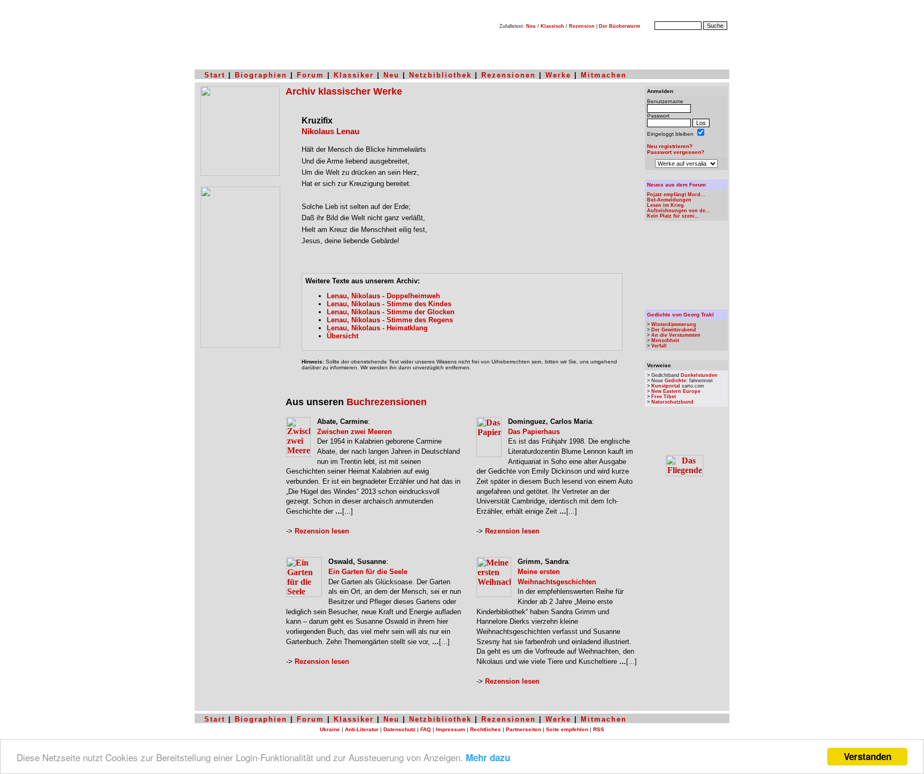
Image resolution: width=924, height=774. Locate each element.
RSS (598, 729)
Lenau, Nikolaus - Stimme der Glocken (391, 312)
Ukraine (330, 729)
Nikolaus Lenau (330, 131)
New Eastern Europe (675, 391)
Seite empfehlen (567, 729)
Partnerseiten (523, 729)
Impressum (450, 729)
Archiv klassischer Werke (344, 91)
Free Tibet (663, 396)
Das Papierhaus (534, 432)
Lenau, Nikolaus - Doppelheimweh (383, 296)
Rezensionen (508, 75)
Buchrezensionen (386, 402)
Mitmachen (604, 75)
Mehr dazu (488, 757)
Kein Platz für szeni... (673, 216)
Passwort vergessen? (675, 152)
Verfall (659, 346)
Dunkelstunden (699, 375)
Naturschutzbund (672, 402)
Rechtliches (485, 729)
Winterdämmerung (673, 324)
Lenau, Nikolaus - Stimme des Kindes (389, 304)
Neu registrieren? (669, 146)
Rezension (582, 26)
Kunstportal (665, 386)
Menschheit (665, 340)
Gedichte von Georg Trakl (680, 315)
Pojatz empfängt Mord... (676, 194)
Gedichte (675, 380)
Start (214, 75)
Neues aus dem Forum (676, 185)
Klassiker (354, 75)
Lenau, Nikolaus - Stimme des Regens (390, 320)
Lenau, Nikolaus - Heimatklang (377, 328)
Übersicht (342, 336)
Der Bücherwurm (619, 26)
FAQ (425, 729)
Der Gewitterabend (673, 329)
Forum (310, 75)
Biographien (261, 75)
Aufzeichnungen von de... (678, 210)
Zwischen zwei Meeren (354, 432)
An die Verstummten (675, 335)
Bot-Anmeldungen (669, 200)
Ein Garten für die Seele (367, 572)
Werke (558, 75)
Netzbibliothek (440, 75)
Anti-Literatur (362, 729)
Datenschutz (399, 729)
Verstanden (867, 756)
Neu (531, 26)
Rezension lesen (322, 531)
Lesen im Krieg (665, 205)
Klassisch (552, 26)
